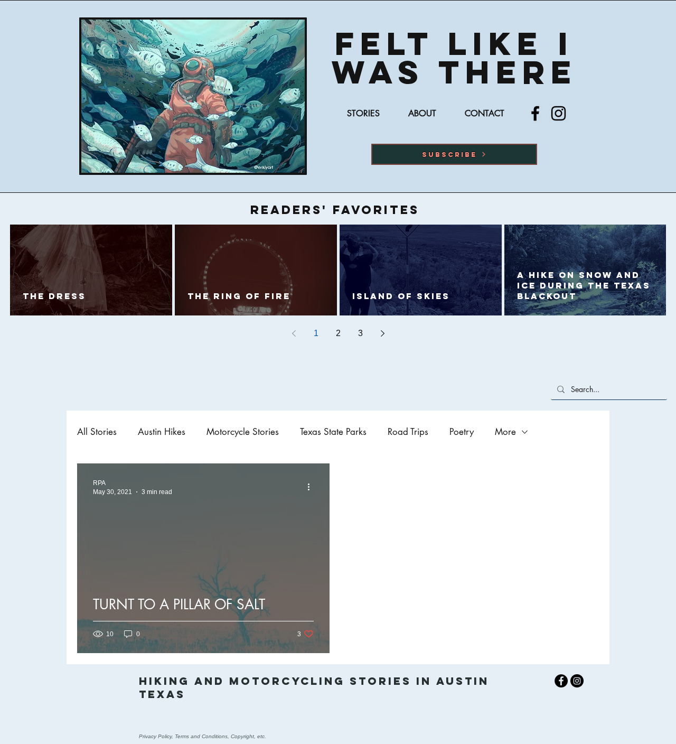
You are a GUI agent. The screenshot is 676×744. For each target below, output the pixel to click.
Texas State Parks (333, 432)
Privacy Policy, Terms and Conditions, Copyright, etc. (202, 736)
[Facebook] (535, 113)
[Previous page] (293, 333)
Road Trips (408, 432)
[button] (454, 154)
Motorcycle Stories (242, 432)
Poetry (461, 432)
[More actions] (312, 486)
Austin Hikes (161, 432)
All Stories (97, 432)
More (505, 432)
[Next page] (382, 333)
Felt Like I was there (454, 57)
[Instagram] (558, 113)
